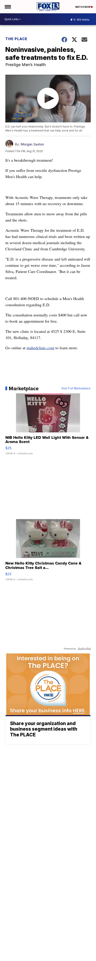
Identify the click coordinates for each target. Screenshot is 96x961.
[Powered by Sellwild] (84, 648)
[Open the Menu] (7, 6)
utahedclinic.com (40, 347)
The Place (16, 39)
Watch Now (83, 7)
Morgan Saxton (32, 144)
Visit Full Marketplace (76, 388)
